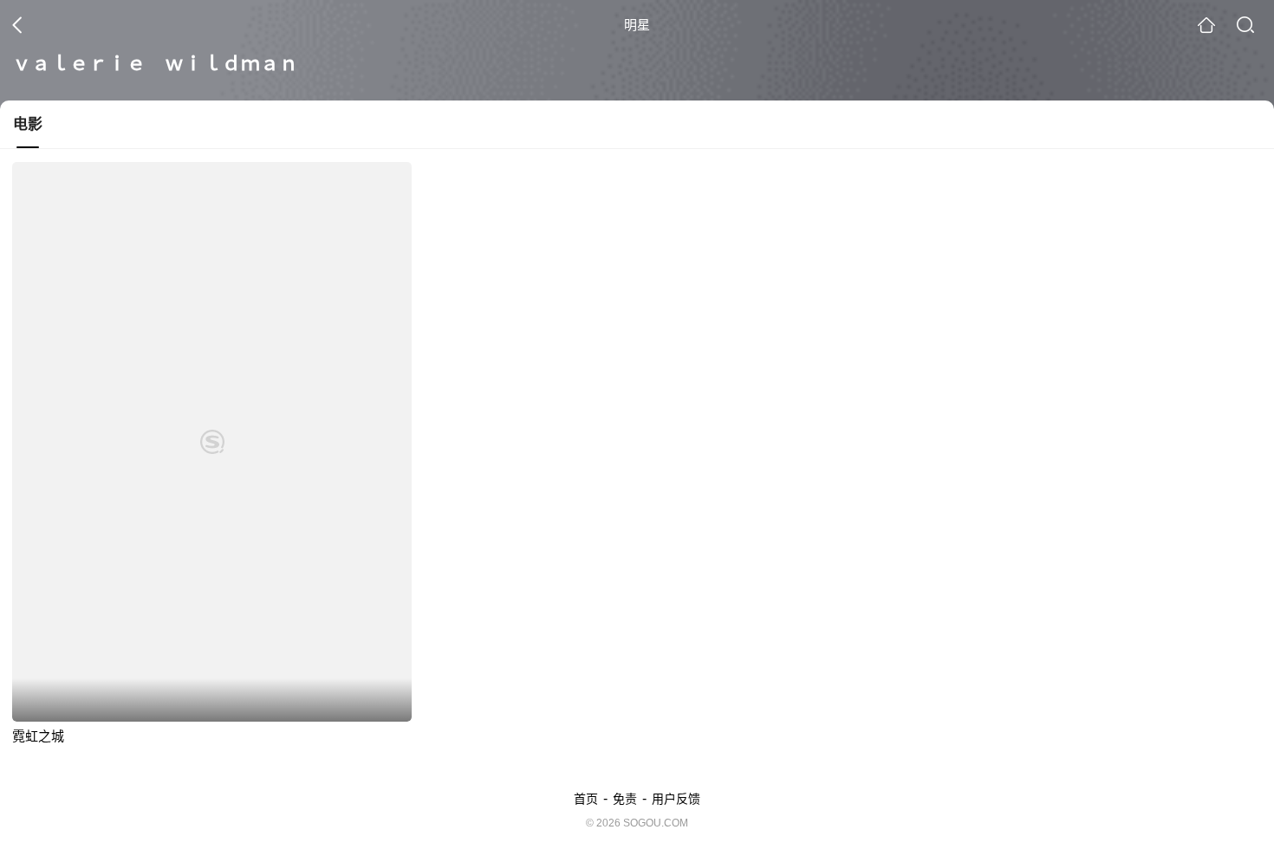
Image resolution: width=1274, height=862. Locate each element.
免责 (625, 799)
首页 (586, 799)
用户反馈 (676, 799)
